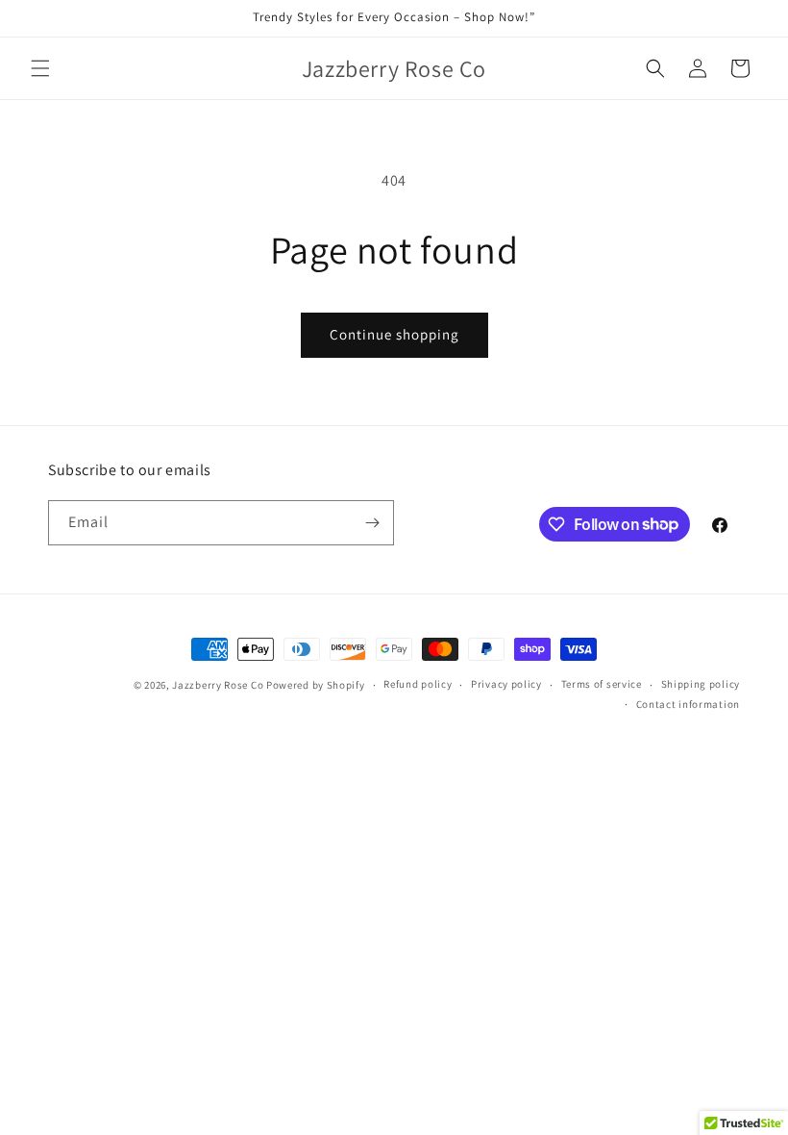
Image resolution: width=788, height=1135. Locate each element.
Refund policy (417, 684)
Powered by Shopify (315, 685)
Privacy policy (506, 684)
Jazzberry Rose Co (217, 685)
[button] (40, 68)
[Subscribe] (372, 522)
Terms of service (601, 684)
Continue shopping (394, 334)
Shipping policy (701, 684)
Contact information (688, 704)
